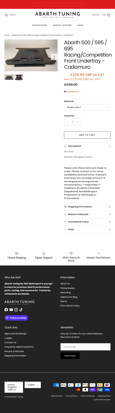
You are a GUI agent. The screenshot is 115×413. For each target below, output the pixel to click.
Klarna (63, 301)
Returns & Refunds (14, 351)
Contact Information (102, 399)
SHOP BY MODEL (39, 25)
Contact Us (10, 342)
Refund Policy (56, 396)
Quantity (69, 115)
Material (69, 101)
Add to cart (87, 134)
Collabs (8, 338)
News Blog (65, 292)
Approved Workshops (15, 333)
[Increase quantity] (78, 122)
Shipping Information (15, 355)
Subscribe (70, 355)
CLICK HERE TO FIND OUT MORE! (64, 5)
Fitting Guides (67, 288)
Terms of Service (87, 396)
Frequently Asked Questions (19, 346)
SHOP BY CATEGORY (62, 25)
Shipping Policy (104, 396)
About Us (65, 283)
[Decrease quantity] (66, 122)
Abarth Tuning (17, 397)
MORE (80, 25)
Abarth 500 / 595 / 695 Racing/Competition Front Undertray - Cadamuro (42, 35)
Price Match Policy (70, 305)
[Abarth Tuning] (57, 15)
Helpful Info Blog (68, 296)
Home (6, 35)
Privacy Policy (71, 396)
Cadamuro (73, 91)
